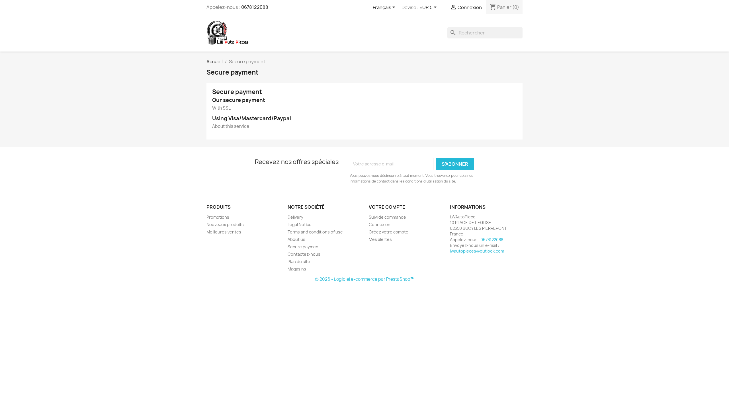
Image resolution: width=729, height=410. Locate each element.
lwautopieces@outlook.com (477, 251)
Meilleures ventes (223, 232)
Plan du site (299, 261)
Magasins (297, 269)
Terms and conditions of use (315, 232)
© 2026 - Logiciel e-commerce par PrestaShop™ (364, 279)
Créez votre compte (388, 232)
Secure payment (304, 246)
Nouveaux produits (225, 224)
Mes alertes (380, 239)
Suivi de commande (387, 217)
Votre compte (387, 207)
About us (296, 239)
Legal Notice (300, 224)
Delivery (295, 217)
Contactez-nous (304, 254)
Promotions (217, 217)
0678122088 (254, 7)
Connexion (379, 224)
